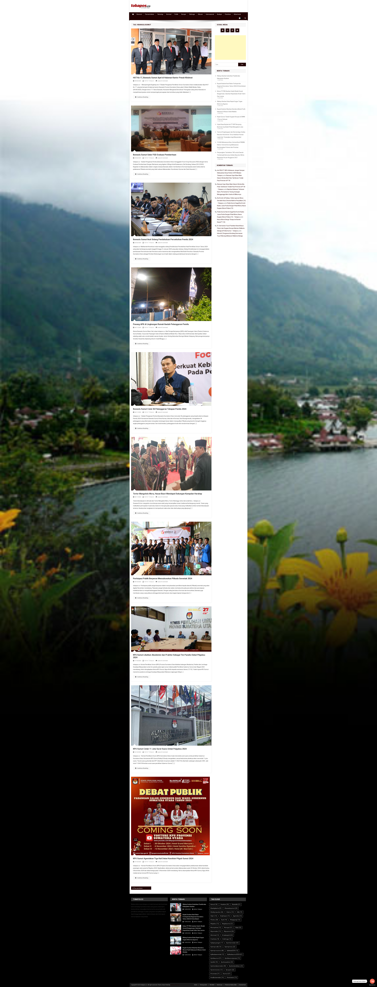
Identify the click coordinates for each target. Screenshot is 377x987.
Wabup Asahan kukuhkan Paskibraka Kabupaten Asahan (228, 77)
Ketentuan (219, 985)
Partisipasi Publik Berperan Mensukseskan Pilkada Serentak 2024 (162, 578)
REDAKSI (212, 985)
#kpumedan (215, 931)
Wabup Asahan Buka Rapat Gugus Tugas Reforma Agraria (229, 103)
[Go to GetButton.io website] (372, 985)
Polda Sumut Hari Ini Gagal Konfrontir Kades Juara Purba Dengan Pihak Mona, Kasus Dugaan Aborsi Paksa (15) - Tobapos (230, 214)
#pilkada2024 (232, 950)
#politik (214, 962)
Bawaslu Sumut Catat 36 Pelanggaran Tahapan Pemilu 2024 (159, 409)
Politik (176, 14)
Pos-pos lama (138, 888)
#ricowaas (215, 973)
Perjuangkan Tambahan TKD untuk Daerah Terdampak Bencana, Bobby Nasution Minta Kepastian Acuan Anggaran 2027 (230, 155)
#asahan (224, 904)
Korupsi (183, 14)
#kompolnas (215, 927)
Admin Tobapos (149, 81)
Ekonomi (139, 14)
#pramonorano (216, 970)
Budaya (219, 14)
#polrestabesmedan (218, 966)
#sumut (227, 973)
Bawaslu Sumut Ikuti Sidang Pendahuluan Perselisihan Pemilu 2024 (163, 239)
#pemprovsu (229, 947)
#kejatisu (214, 923)
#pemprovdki (215, 947)
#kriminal (214, 935)
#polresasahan (227, 962)
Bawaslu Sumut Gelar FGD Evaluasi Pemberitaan (154, 155)
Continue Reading (142, 97)
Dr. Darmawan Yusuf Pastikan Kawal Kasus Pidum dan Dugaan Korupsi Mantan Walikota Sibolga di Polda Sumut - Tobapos (230, 228)
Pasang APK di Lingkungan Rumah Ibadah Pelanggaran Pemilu (161, 324)
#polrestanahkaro (236, 966)
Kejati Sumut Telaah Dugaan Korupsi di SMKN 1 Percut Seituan (231, 118)
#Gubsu (214, 920)
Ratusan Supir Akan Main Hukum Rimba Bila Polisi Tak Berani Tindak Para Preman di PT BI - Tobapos (231, 186)
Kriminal (168, 14)
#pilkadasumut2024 (234, 954)
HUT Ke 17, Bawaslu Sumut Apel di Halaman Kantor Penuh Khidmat (163, 77)
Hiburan (200, 14)
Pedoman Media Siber (231, 985)
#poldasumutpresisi (232, 958)
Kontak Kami (242, 985)
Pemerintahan (149, 14)
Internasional (210, 14)
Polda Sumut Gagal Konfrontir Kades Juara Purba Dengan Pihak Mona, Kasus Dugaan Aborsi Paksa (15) (231, 205)
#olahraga (227, 939)
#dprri (213, 916)
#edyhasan (225, 916)
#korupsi (228, 927)
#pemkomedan (232, 943)
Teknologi (160, 14)
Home (195, 985)
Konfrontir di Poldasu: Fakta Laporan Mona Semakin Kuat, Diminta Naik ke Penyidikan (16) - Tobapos (231, 200)
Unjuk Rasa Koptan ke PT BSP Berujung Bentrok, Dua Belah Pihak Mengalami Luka (230, 126)
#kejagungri (235, 920)
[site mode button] (241, 18)
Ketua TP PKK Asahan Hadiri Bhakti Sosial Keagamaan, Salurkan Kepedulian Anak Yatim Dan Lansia (231, 93)
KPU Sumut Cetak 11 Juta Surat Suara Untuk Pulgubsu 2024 (160, 749)
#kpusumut (229, 931)
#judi (224, 920)
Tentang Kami (203, 985)
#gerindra (237, 916)
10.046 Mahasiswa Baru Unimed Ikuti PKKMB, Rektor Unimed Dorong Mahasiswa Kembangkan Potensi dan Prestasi (231, 144)
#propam (230, 970)
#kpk (238, 927)
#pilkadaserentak (217, 954)
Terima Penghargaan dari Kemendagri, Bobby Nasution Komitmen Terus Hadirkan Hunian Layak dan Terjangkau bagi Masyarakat (231, 134)
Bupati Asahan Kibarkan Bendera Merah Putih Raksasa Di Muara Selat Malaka (231, 110)
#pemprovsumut (217, 950)
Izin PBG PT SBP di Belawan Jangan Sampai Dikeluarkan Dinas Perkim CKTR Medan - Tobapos (230, 173)
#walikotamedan (217, 977)
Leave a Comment (162, 81)
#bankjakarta (215, 908)
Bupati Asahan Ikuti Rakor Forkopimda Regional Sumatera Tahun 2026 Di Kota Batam (231, 85)
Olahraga (192, 14)
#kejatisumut (227, 923)
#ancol (213, 904)
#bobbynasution (216, 912)
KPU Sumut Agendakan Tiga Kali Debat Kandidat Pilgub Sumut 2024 (163, 858)
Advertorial (237, 14)
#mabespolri (227, 935)
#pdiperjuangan (216, 943)
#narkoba (214, 939)
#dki (239, 912)
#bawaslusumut (230, 908)
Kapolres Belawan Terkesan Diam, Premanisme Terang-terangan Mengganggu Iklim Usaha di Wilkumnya (230, 191)
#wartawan (232, 977)
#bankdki (236, 904)
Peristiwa (228, 14)
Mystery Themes (175, 985)
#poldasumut (216, 958)
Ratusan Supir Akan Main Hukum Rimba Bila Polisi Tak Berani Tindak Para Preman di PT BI (230, 178)
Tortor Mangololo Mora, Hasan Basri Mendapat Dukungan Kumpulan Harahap (167, 494)
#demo (230, 912)
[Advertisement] (230, 47)
